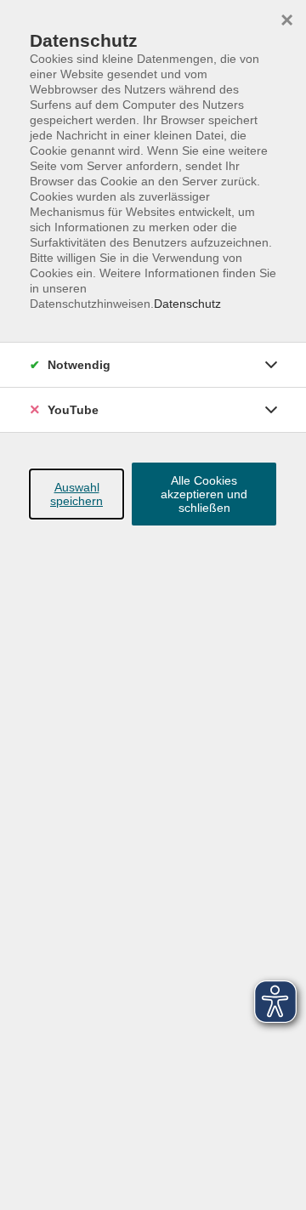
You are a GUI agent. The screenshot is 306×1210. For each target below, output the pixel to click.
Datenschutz (187, 303)
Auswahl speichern (76, 494)
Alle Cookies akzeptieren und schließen (204, 494)
